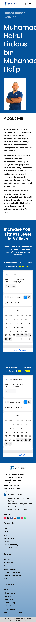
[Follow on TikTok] (5, 518)
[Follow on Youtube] (15, 518)
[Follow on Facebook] (11, 518)
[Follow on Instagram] (22, 518)
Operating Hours (15, 495)
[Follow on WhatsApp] (25, 518)
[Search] (26, 4)
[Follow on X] (8, 518)
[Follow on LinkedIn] (18, 518)
